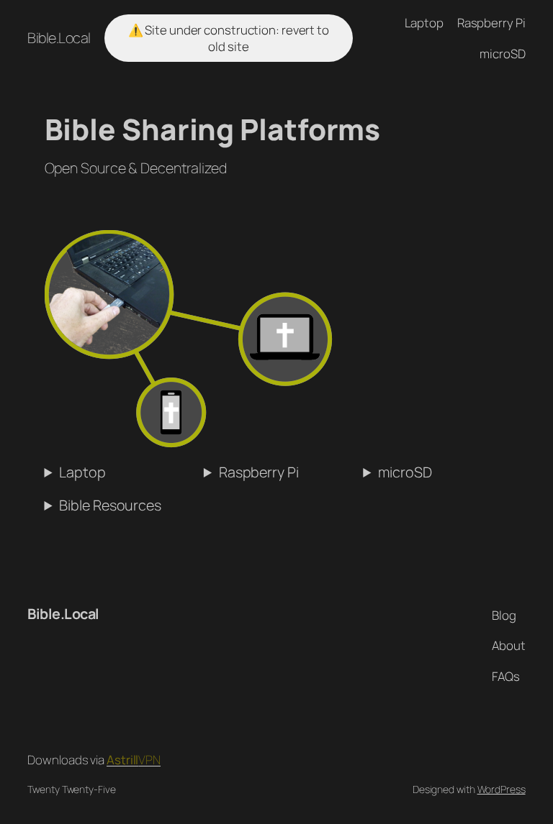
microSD (404, 472)
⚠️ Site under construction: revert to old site (228, 38)
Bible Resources (110, 505)
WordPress (501, 789)
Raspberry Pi (259, 472)
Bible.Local (59, 37)
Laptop (82, 472)
